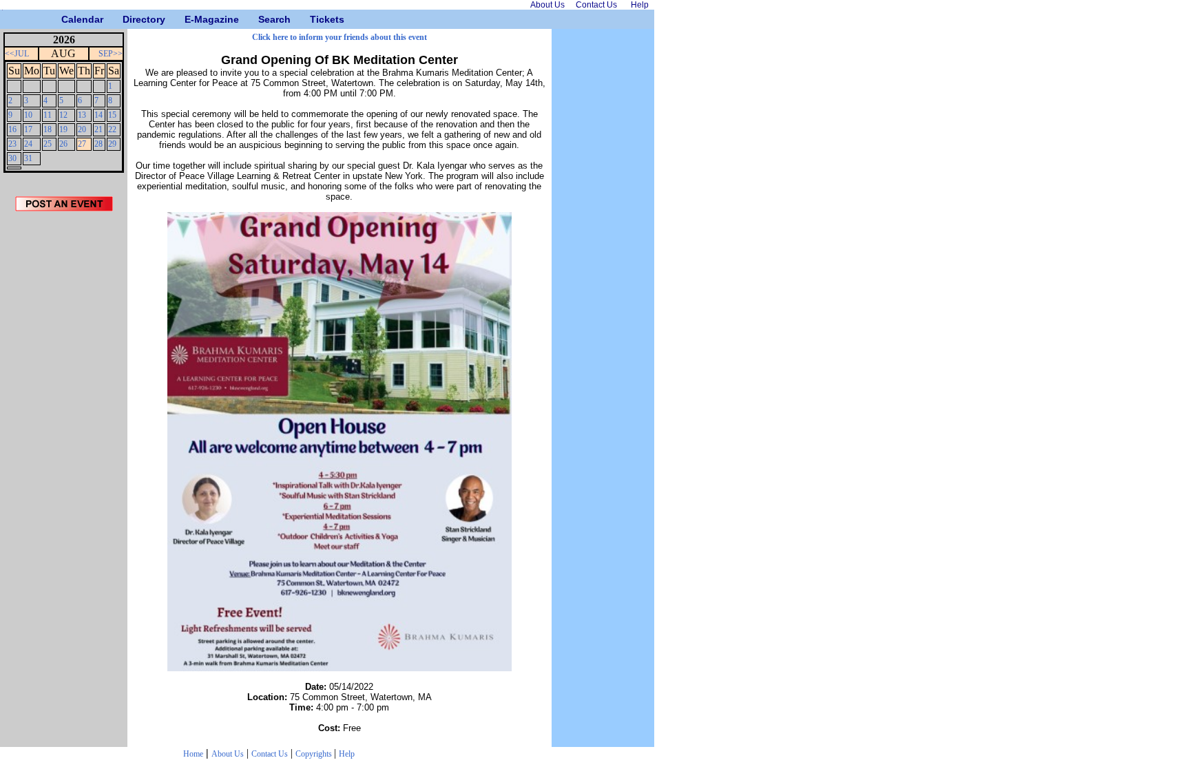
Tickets (315, 19)
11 (47, 115)
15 (112, 115)
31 (28, 158)
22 (112, 129)
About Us (227, 754)
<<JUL (17, 54)
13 (82, 115)
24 (28, 144)
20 (82, 129)
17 (28, 129)
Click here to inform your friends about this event (339, 37)
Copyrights (314, 754)
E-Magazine (190, 19)
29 (112, 144)
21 (98, 129)
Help (347, 754)
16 (12, 129)
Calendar (66, 19)
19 (63, 129)
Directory (128, 19)
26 (63, 144)
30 (12, 158)
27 (82, 144)
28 (98, 144)
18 (47, 129)
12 (63, 115)
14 (98, 115)
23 (12, 144)
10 (28, 115)
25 (47, 144)
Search (263, 19)
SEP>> (110, 54)
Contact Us (269, 754)
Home (193, 754)
